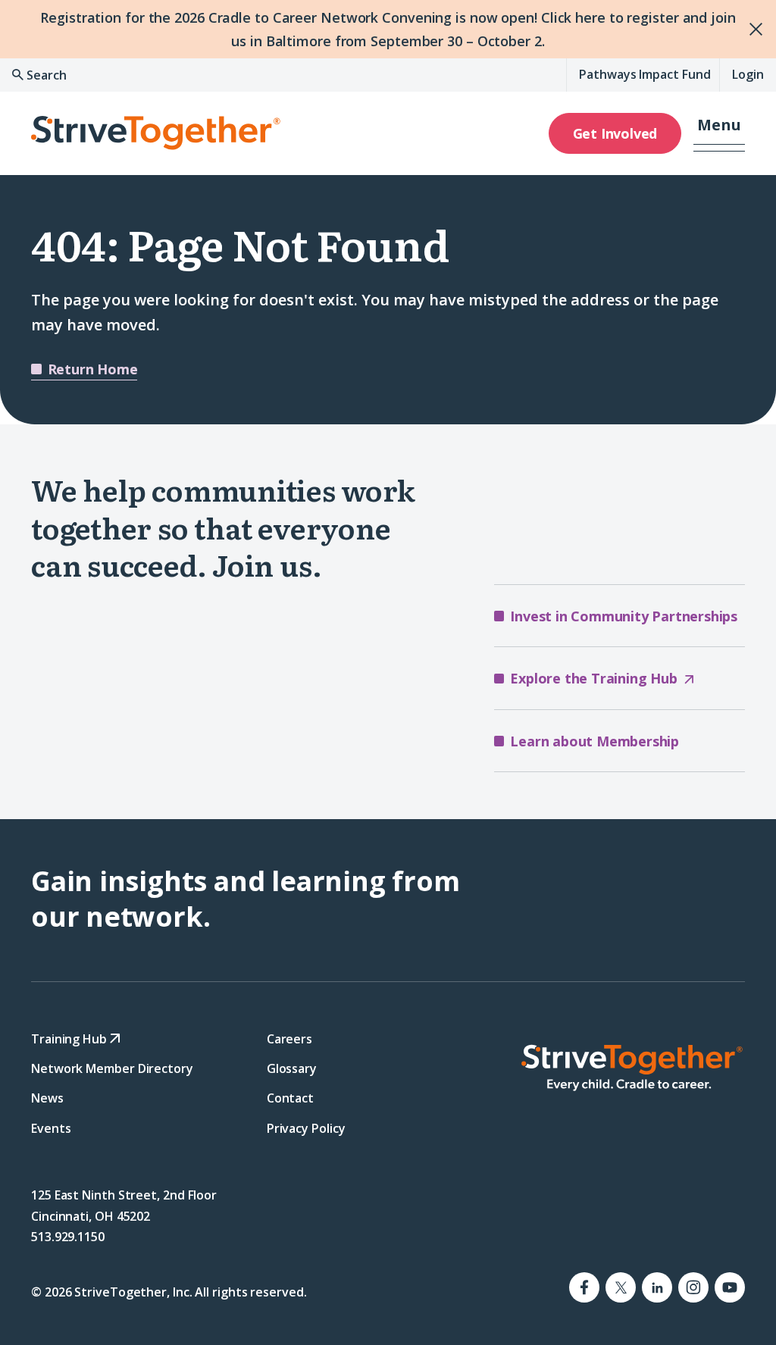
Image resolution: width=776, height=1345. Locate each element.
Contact (290, 1098)
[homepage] (631, 1067)
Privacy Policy (306, 1127)
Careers (289, 1039)
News (47, 1098)
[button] (719, 133)
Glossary (292, 1068)
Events (50, 1127)
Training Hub (70, 1039)
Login (748, 74)
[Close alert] (747, 29)
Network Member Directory (112, 1068)
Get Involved (615, 133)
